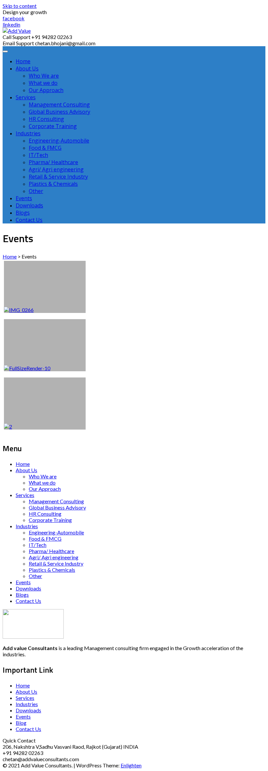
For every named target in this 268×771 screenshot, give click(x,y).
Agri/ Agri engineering (56, 169)
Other (36, 191)
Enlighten (131, 765)
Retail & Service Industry (58, 176)
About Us (27, 68)
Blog (21, 723)
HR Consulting (46, 119)
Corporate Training (53, 126)
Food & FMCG (45, 147)
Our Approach (46, 90)
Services (26, 97)
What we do (43, 83)
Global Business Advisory (59, 111)
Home (23, 61)
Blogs (23, 212)
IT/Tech (38, 155)
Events (24, 198)
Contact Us (29, 219)
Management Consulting (59, 104)
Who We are (44, 75)
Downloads (29, 205)
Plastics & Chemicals (53, 183)
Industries (28, 133)
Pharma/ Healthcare (53, 162)
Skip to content (20, 6)
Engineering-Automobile (59, 140)
